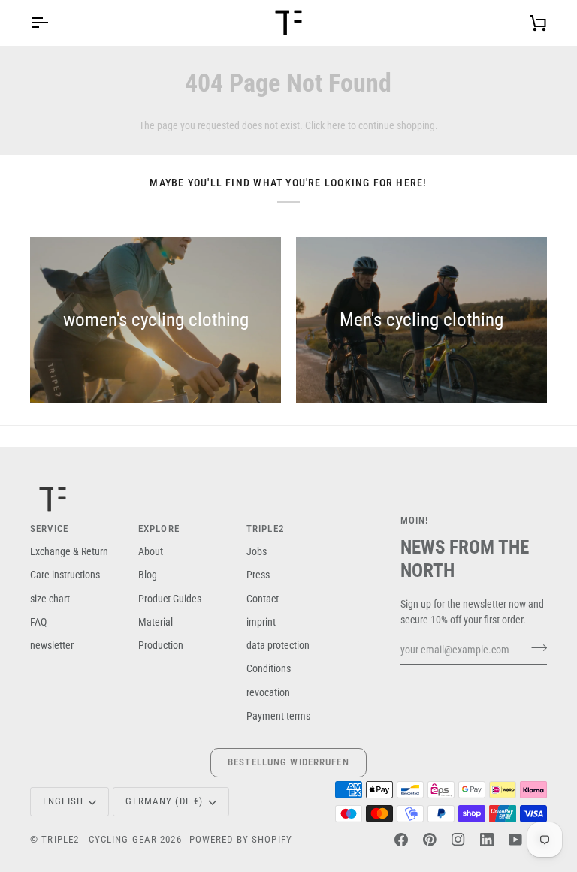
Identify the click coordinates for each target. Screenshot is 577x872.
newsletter (52, 645)
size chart (50, 599)
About (150, 551)
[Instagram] (458, 839)
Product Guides (169, 599)
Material (155, 622)
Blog (147, 575)
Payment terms (278, 716)
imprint (261, 622)
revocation (268, 692)
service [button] (49, 528)
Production (160, 645)
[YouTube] (515, 839)
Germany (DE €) (164, 801)
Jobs (256, 551)
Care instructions (65, 575)
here (336, 125)
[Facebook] (401, 839)
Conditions (268, 668)
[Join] (534, 648)
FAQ (38, 622)
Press (258, 575)
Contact (262, 599)
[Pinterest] (430, 839)
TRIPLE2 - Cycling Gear (99, 839)
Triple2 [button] (265, 528)
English (63, 801)
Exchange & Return (69, 551)
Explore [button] (159, 528)
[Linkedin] (487, 839)
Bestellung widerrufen (288, 762)
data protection (278, 645)
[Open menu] (52, 22)
